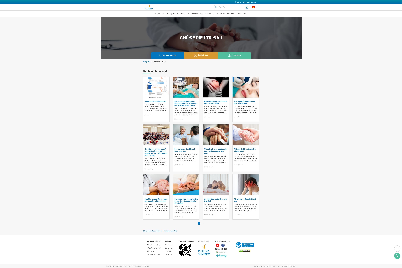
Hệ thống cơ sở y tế (154, 248)
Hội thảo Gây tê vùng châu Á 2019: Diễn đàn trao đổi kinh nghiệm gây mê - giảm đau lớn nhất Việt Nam (156, 152)
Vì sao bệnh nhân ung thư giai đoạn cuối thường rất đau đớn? (215, 151)
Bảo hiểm (168, 251)
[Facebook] (223, 245)
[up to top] (397, 248)
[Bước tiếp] (221, 256)
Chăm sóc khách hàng (249, 2)
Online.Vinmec (242, 14)
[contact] (397, 256)
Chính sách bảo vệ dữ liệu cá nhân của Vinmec (267, 266)
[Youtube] (217, 245)
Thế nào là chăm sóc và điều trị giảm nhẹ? (245, 150)
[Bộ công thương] (244, 245)
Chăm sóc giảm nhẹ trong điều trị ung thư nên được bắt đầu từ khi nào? (186, 201)
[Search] (216, 7)
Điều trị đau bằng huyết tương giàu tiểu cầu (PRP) (215, 102)
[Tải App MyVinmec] (184, 250)
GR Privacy (285, 266)
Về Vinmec (209, 14)
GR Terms (292, 266)
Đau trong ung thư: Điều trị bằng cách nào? (184, 150)
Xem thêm (148, 115)
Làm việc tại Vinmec (154, 254)
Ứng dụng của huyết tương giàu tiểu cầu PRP (244, 102)
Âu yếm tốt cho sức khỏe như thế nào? (215, 200)
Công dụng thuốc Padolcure (155, 101)
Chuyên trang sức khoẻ (225, 14)
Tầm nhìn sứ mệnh (153, 245)
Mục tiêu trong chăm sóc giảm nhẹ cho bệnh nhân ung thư (156, 200)
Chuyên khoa (159, 14)
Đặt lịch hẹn (169, 254)
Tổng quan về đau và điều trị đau (245, 200)
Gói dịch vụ (169, 248)
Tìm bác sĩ (238, 2)
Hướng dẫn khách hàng (176, 14)
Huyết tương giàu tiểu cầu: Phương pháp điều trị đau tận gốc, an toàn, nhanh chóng (185, 103)
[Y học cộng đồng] (221, 252)
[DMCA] (244, 251)
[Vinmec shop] (204, 250)
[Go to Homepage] (149, 7)
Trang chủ (146, 62)
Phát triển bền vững (195, 14)
